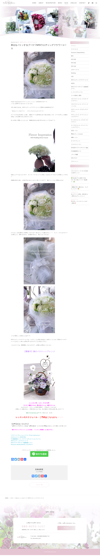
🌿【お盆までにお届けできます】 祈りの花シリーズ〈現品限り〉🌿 (79, 179)
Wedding (73, 73)
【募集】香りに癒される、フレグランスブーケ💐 (79, 187)
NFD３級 (73, 62)
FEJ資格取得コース (76, 151)
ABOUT (41, 3)
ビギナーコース (75, 69)
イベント (73, 45)
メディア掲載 (74, 154)
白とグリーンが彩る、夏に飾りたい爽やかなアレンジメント (79, 194)
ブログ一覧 (39, 484)
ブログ (11, 498)
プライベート (74, 161)
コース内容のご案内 (76, 95)
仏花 (72, 76)
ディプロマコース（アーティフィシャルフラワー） (79, 126)
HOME (34, 3)
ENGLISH (74, 3)
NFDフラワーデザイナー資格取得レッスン (22, 442)
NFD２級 (73, 59)
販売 (72, 56)
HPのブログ (74, 158)
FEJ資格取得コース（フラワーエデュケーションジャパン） (26, 439)
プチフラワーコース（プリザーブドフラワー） (79, 99)
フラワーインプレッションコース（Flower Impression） (26, 435)
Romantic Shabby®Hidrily (78, 52)
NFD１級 (73, 66)
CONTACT (82, 3)
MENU (60, 3)
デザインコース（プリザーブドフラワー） (79, 110)
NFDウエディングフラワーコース (28, 42)
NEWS (72, 83)
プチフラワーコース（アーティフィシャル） (79, 105)
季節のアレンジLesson (77, 134)
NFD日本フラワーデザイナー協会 (79, 147)
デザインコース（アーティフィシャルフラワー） (79, 115)
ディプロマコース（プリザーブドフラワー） (79, 120)
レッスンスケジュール (76, 92)
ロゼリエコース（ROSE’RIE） (19, 437)
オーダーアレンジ (75, 140)
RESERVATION (51, 3)
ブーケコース (74, 49)
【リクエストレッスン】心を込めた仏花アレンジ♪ (79, 170)
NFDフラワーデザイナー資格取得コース (79, 87)
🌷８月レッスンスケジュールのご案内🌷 (79, 201)
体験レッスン (74, 137)
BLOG (66, 3)
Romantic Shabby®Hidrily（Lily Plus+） (22, 444)
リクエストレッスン (76, 144)
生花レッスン (74, 130)
